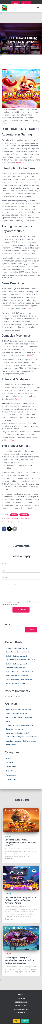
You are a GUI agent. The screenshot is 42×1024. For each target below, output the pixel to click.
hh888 (8, 518)
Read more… (9, 859)
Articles (14, 514)
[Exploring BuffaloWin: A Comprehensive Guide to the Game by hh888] (21, 820)
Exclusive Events (29, 522)
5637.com (20, 163)
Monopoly (15, 518)
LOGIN (16, 3)
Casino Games (25, 518)
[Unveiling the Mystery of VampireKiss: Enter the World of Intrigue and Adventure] (21, 938)
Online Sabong (7, 522)
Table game (24, 514)
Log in (16, 1020)
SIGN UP (25, 3)
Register (25, 1020)
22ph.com (13, 440)
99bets (28, 309)
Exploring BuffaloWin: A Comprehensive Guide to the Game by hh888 (20, 842)
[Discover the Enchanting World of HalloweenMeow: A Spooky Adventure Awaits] (21, 878)
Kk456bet (32, 355)
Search (7, 624)
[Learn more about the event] (21, 17)
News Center (21, 1013)
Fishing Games (18, 522)
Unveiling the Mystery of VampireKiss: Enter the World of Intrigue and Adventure (19, 960)
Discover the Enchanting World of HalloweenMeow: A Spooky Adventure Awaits (20, 900)
